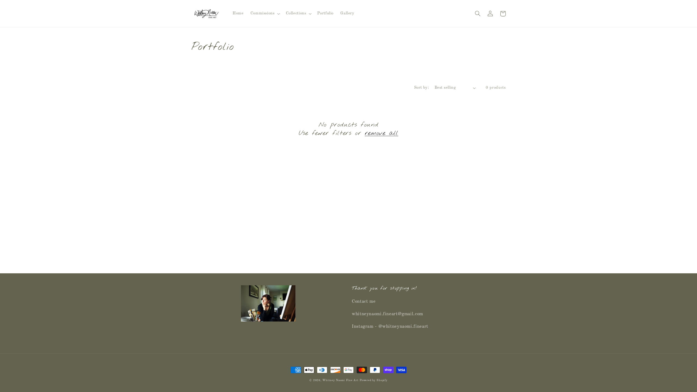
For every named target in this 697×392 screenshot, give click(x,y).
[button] (264, 14)
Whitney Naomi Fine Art (340, 380)
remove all (381, 133)
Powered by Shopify (373, 380)
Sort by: (421, 88)
